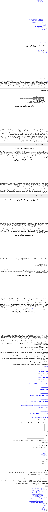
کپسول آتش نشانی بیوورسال (37, 491)
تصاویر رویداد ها (39, 27)
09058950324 (39, 0)
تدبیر (47, 81)
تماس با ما (43, 454)
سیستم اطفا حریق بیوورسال (34, 195)
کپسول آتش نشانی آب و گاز (37, 492)
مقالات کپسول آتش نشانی (26, 405)
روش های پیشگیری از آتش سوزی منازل (38, 383)
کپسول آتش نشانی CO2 (38, 495)
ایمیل (46, 435)
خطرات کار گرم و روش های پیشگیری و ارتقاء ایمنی (35, 401)
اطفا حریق (46, 366)
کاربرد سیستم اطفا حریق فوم (38, 99)
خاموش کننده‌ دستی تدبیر (38, 496)
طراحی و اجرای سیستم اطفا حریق (36, 19)
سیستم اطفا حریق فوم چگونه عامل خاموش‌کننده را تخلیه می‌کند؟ (32, 98)
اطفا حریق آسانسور (43, 377)
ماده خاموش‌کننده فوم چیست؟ (39, 94)
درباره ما (44, 452)
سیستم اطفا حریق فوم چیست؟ (38, 96)
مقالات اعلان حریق (44, 393)
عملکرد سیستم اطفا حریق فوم (38, 97)
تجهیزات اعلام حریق (43, 389)
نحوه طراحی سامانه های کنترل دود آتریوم (38, 413)
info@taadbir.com (41, 1)
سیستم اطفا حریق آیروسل (37, 490)
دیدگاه (46, 431)
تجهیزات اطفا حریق (43, 371)
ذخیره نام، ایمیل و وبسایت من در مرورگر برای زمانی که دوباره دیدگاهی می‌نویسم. (29, 440)
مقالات (44, 455)
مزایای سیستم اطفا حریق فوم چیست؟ (37, 101)
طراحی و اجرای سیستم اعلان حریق (35, 20)
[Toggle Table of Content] (47, 92)
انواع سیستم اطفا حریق (35, 144)
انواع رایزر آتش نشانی (42, 407)
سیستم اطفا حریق (33, 308)
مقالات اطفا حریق (44, 52)
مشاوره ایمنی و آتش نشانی (37, 21)
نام (47, 433)
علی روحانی (40, 50)
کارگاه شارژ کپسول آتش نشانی (36, 22)
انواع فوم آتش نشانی (40, 100)
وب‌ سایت (46, 437)
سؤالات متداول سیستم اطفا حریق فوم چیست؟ (34, 102)
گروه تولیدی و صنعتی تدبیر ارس (39, 451)
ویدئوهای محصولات (39, 26)
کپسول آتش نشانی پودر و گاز (37, 494)
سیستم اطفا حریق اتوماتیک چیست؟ (39, 395)
